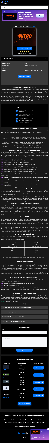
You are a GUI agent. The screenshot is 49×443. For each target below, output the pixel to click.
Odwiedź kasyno (24, 48)
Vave (4, 384)
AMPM (4, 370)
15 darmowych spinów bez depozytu (14, 415)
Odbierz (40, 15)
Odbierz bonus (37, 368)
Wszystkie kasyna (24, 403)
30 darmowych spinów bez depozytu (14, 419)
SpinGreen (5, 377)
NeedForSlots (6, 397)
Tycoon (4, 391)
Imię (3, 329)
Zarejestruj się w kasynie (24, 77)
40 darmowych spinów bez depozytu (35, 419)
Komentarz (4, 336)
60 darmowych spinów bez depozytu (14, 423)
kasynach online (20, 264)
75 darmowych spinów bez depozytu (35, 423)
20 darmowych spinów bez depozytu (34, 415)
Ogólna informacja (10, 59)
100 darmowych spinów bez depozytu (24, 426)
